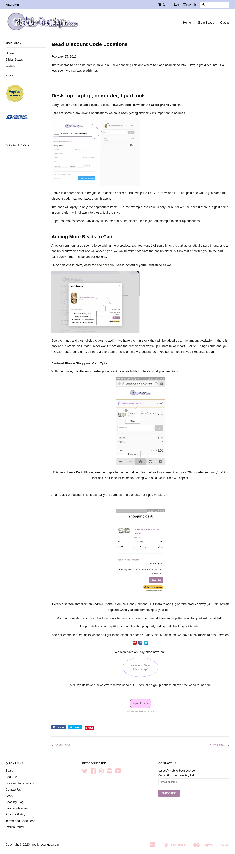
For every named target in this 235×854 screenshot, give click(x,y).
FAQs (9, 796)
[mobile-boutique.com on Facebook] (93, 772)
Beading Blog (15, 802)
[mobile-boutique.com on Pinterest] (101, 772)
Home (187, 22)
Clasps (224, 22)
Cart (165, 4)
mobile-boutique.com (44, 844)
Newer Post (217, 745)
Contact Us (13, 789)
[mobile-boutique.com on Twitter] (85, 772)
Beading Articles (17, 808)
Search (10, 770)
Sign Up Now (140, 703)
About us (12, 777)
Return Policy (15, 827)
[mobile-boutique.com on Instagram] (110, 772)
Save (90, 727)
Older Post (62, 745)
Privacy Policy (15, 814)
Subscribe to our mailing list (176, 775)
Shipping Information (20, 783)
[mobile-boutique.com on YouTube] (118, 772)
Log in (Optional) (185, 4)
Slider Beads (205, 22)
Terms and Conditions (20, 821)
